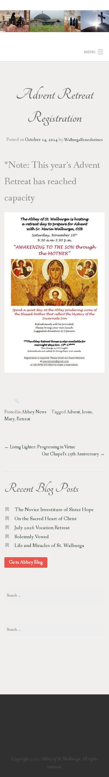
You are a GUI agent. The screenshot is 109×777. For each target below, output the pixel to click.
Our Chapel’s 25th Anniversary (73, 454)
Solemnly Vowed (32, 537)
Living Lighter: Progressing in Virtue (39, 447)
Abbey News (34, 412)
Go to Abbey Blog (26, 562)
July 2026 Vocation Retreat (42, 528)
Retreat (23, 419)
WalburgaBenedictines (83, 140)
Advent (73, 412)
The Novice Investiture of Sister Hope (54, 509)
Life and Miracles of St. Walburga (49, 545)
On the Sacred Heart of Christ (46, 518)
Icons (87, 412)
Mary (9, 419)
